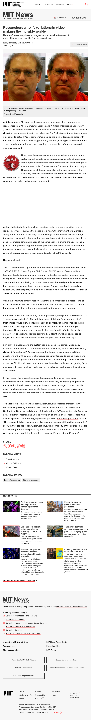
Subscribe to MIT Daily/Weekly (24, 660)
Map (25, 710)
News (54, 695)
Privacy (21, 712)
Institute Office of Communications (71, 607)
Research (49, 4)
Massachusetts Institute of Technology (34, 704)
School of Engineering (15, 619)
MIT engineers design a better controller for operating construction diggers (31, 530)
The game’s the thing (73, 527)
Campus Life (40, 695)
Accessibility (30, 712)
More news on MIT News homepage (19, 580)
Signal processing (31, 480)
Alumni (21, 698)
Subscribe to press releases (67, 660)
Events (30, 710)
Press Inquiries (53, 646)
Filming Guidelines (11, 650)
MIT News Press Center (57, 642)
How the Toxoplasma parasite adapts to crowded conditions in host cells (31, 552)
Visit (20, 710)
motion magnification (67, 418)
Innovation (60, 4)
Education (39, 4)
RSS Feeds (51, 650)
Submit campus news (24, 668)
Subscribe (62, 18)
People (36, 710)
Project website (12, 459)
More (70, 4)
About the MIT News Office (15, 642)
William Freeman (13, 467)
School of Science (14, 630)
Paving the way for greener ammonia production (72, 504)
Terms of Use (9, 646)
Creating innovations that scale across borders (75, 550)
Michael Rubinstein (14, 463)
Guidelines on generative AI (24, 676)
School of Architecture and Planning (21, 616)
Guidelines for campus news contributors (67, 668)
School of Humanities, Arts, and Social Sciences (26, 623)
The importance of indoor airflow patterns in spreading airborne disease (32, 505)
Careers (44, 710)
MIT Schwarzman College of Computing (23, 633)
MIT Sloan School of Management (20, 626)
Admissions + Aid (25, 695)
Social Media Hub (43, 712)
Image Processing (12, 480)
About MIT (39, 698)
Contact (51, 710)
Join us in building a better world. (75, 695)
